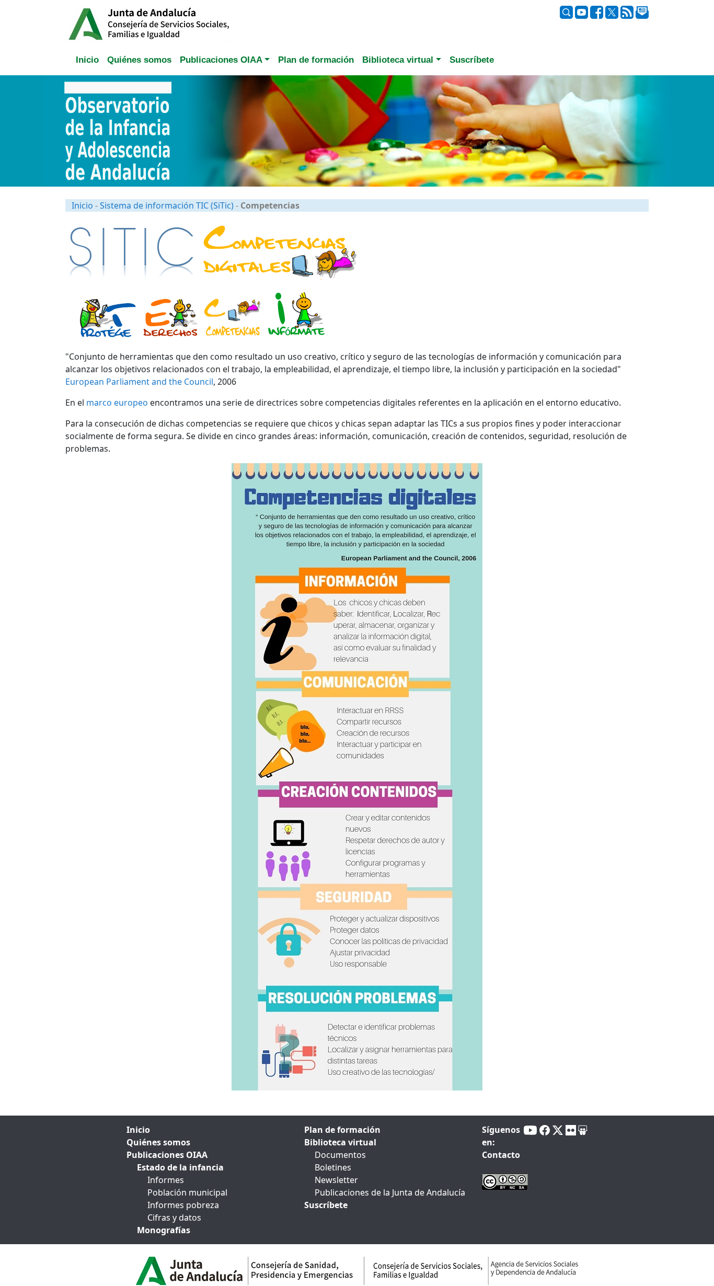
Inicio (82, 205)
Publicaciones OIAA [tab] (167, 1155)
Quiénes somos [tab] (139, 60)
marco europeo (117, 402)
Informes (165, 1180)
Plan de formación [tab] (316, 60)
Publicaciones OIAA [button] (221, 60)
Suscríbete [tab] (472, 60)
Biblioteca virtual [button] (397, 60)
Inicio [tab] (87, 60)
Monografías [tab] (163, 1230)
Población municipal (187, 1192)
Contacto (501, 1155)
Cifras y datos (174, 1217)
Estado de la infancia (180, 1167)
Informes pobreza (183, 1205)
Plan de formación (342, 1129)
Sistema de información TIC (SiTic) (167, 205)
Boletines (333, 1167)
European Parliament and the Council (139, 381)
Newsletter (336, 1180)
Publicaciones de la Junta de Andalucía (390, 1192)
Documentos (340, 1155)
